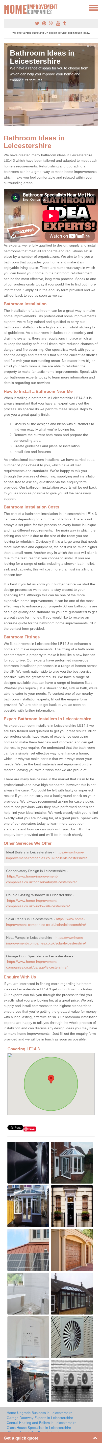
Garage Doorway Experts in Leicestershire (40, 1418)
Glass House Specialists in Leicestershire (39, 1428)
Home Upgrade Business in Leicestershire (40, 1413)
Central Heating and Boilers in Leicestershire (41, 1423)
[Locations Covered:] (6, 7)
